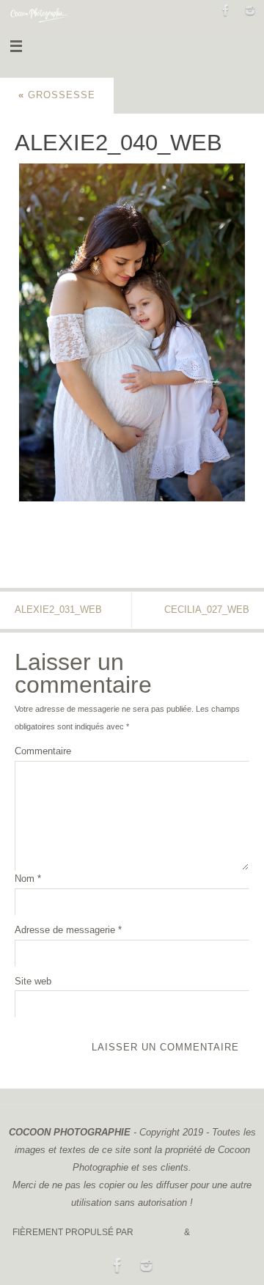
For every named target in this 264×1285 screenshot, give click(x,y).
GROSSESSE (56, 95)
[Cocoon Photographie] (226, 10)
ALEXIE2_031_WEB (58, 610)
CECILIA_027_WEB (206, 610)
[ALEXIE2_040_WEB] (132, 332)
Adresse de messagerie (68, 930)
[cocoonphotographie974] (250, 10)
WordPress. (222, 1232)
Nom (28, 879)
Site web (33, 981)
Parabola (159, 1232)
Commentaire (43, 751)
